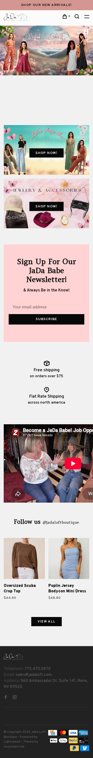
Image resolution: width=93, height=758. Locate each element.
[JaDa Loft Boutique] (13, 657)
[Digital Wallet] (58, 742)
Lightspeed (12, 742)
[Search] (78, 17)
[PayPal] (73, 742)
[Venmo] (84, 750)
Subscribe (46, 319)
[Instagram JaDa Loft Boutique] (15, 697)
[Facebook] (6, 697)
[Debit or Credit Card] (83, 742)
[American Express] (83, 734)
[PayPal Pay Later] (74, 750)
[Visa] (73, 734)
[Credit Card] (52, 734)
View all (46, 621)
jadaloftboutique (60, 522)
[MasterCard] (62, 734)
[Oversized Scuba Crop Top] (24, 559)
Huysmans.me (14, 747)
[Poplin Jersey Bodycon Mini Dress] (69, 559)
